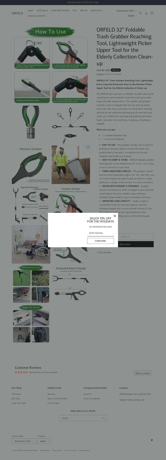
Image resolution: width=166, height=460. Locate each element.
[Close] (115, 216)
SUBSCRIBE (100, 240)
